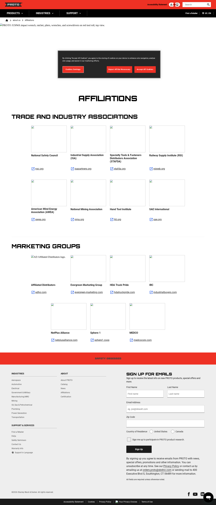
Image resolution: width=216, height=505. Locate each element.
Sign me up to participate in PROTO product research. (158, 439)
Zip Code (130, 417)
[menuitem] (14, 13)
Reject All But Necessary (119, 69)
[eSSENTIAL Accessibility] (174, 4)
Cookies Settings (73, 69)
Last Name (172, 387)
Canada (179, 431)
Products (13, 13)
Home (6, 20)
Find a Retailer (191, 13)
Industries (43, 13)
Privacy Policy (171, 466)
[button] (189, 494)
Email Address (133, 402)
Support (72, 13)
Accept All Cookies (145, 69)
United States (160, 431)
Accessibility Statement (157, 4)
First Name (131, 387)
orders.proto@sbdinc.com (157, 469)
